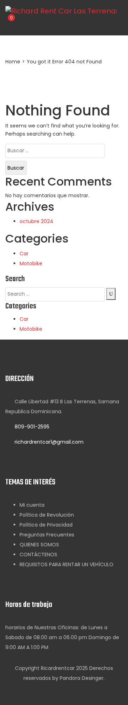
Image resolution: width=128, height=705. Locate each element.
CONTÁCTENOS (38, 554)
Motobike (31, 263)
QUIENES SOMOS (39, 544)
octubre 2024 (36, 221)
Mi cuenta (32, 504)
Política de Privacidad (46, 524)
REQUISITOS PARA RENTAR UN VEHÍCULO (66, 564)
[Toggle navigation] (40, 23)
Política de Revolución (47, 514)
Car (24, 253)
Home (12, 61)
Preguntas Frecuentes (47, 534)
